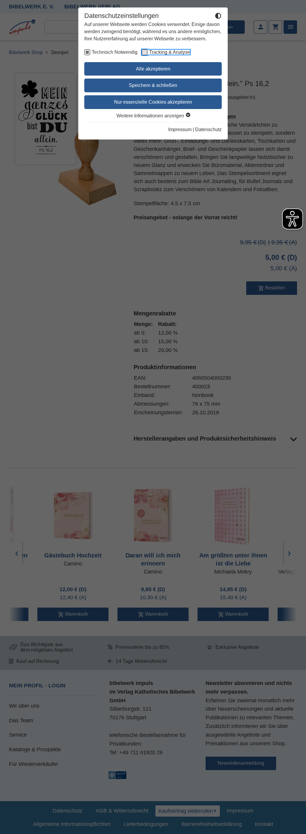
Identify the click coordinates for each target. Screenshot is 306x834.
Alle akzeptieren (153, 68)
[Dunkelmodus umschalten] (218, 16)
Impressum (180, 129)
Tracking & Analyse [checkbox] (169, 52)
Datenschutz (208, 129)
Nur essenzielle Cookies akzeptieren (153, 102)
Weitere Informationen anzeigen (151, 115)
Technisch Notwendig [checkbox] (114, 52)
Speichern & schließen (153, 85)
